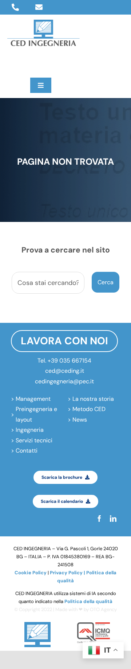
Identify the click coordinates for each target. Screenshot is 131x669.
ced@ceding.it (64, 371)
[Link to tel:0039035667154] (15, 7)
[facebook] (10, 62)
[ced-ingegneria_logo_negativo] (43, 22)
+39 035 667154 (69, 360)
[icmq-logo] (93, 625)
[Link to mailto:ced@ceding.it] (39, 7)
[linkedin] (24, 62)
